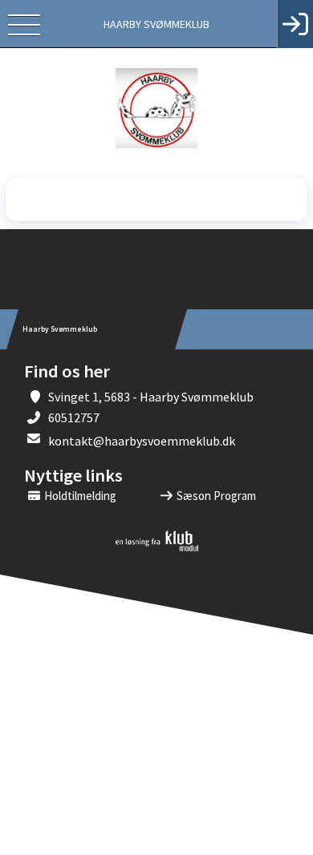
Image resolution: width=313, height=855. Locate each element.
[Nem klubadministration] (157, 548)
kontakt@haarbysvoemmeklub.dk (141, 441)
